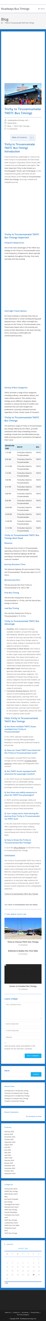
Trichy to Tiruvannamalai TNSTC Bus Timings (19, 23)
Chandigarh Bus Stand (11, 1204)
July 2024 (7, 1147)
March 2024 (8, 1158)
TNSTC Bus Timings (21, 126)
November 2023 (9, 1168)
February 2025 (9, 1132)
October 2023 (8, 1171)
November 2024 (9, 1137)
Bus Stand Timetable (11, 1199)
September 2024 (9, 1142)
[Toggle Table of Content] (30, 138)
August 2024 (8, 1145)
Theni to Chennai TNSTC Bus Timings (23, 942)
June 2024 (7, 1150)
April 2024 (7, 1155)
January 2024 (8, 1163)
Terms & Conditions (23, 1315)
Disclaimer (25, 1312)
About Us (8, 1312)
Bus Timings (8, 1202)
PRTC (6, 1231)
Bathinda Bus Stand (11, 1194)
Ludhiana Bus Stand (11, 1223)
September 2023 (9, 1173)
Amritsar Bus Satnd (10, 1189)
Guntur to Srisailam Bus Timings (23, 986)
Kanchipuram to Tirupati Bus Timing (16, 1091)
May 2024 (7, 1152)
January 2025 (8, 1134)
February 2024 (9, 1160)
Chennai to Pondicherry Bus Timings (16, 1093)
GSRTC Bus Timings (10, 1210)
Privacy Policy (35, 1312)
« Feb (6, 1283)
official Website (19, 848)
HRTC (6, 1217)
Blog (9, 126)
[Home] (2, 23)
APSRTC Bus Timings (11, 1191)
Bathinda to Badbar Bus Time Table (23, 951)
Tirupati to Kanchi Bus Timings (14, 1101)
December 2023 (9, 1166)
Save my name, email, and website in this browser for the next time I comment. (19, 1047)
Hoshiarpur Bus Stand (11, 1215)
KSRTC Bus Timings (10, 1220)
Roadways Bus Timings (15, 9)
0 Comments (12, 129)
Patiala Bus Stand (10, 1228)
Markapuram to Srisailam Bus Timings (16, 1096)
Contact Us (16, 1312)
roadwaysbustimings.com (17, 120)
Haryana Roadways (10, 1212)
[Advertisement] (23, 59)
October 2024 (8, 1139)
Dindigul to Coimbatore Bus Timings (16, 1098)
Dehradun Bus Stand (11, 1207)
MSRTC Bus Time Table (11, 1225)
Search (6, 1071)
